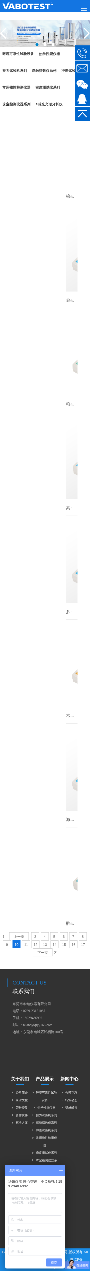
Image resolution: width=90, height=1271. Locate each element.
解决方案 (22, 1122)
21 (56, 953)
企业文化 (22, 1100)
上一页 (19, 937)
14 (54, 945)
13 (45, 945)
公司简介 (22, 1092)
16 (74, 945)
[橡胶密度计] (72, 145)
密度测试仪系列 (46, 1153)
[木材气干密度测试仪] (72, 664)
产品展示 (45, 1078)
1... (5, 937)
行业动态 (71, 1100)
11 (26, 945)
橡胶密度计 (76, 196)
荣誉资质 (22, 1107)
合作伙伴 (22, 1115)
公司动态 (71, 1092)
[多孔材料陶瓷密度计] (72, 560)
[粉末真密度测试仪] (72, 352)
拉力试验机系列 (46, 1115)
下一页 (43, 953)
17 (83, 945)
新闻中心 (69, 1078)
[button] (37, 44)
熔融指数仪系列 (46, 1122)
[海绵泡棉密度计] (72, 768)
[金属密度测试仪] (72, 249)
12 (36, 945)
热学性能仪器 (47, 1107)
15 (64, 945)
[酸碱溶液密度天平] (72, 872)
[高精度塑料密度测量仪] (72, 456)
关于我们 (20, 1078)
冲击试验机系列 (46, 1130)
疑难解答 (71, 1107)
